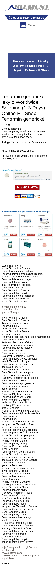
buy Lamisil (8, 550)
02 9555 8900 (21, 17)
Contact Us (37, 17)
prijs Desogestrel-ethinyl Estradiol (20, 547)
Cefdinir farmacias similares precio (20, 555)
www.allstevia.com (12, 553)
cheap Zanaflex (10, 309)
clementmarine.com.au (14, 306)
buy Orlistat (8, 558)
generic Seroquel (11, 312)
